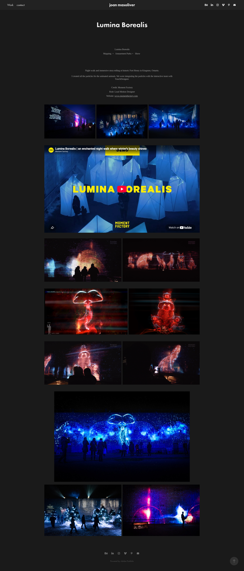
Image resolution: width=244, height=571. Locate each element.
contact (21, 5)
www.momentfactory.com (126, 96)
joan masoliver (122, 5)
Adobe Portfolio (127, 561)
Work (10, 5)
